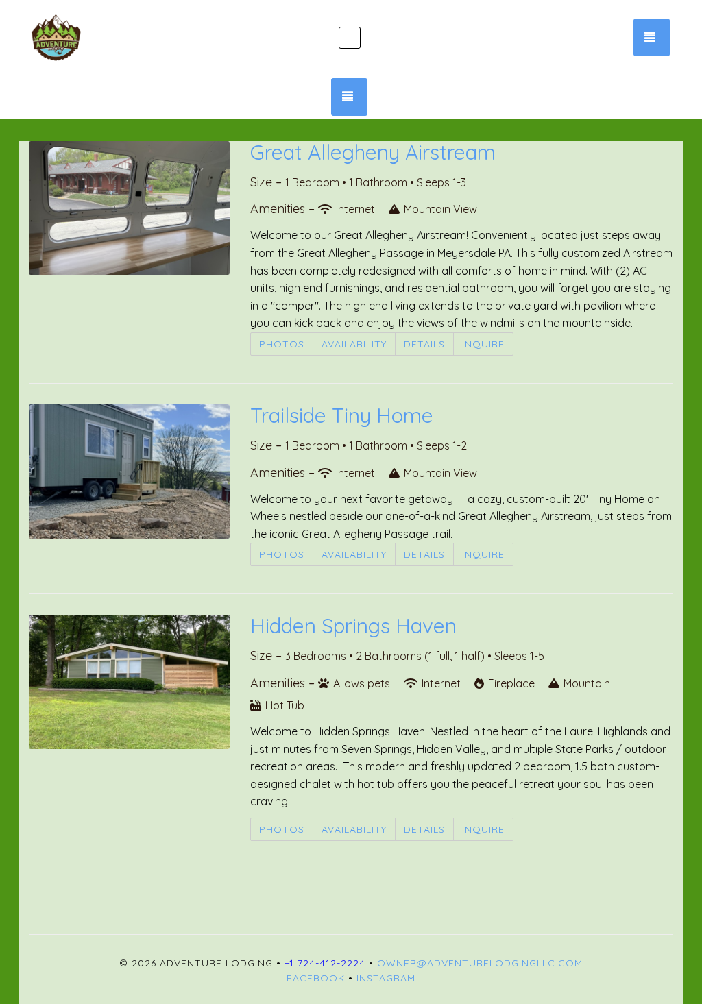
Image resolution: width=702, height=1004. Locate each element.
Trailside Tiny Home (341, 415)
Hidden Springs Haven (353, 626)
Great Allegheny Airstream (373, 152)
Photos (281, 344)
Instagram (385, 978)
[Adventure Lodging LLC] (136, 37)
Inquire (483, 344)
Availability (354, 344)
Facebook (316, 978)
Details (424, 344)
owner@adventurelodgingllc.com (480, 963)
